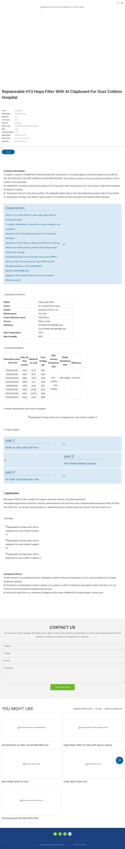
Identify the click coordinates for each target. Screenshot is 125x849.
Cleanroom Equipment (113, 709)
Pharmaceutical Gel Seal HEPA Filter (20, 818)
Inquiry (8, 152)
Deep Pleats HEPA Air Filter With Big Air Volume (87, 745)
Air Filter (98, 709)
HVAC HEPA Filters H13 (75, 781)
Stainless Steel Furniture (83, 709)
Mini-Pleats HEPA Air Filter (15, 781)
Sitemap (68, 845)
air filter (14, 215)
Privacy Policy (80, 845)
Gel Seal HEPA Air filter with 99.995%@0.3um (25, 745)
